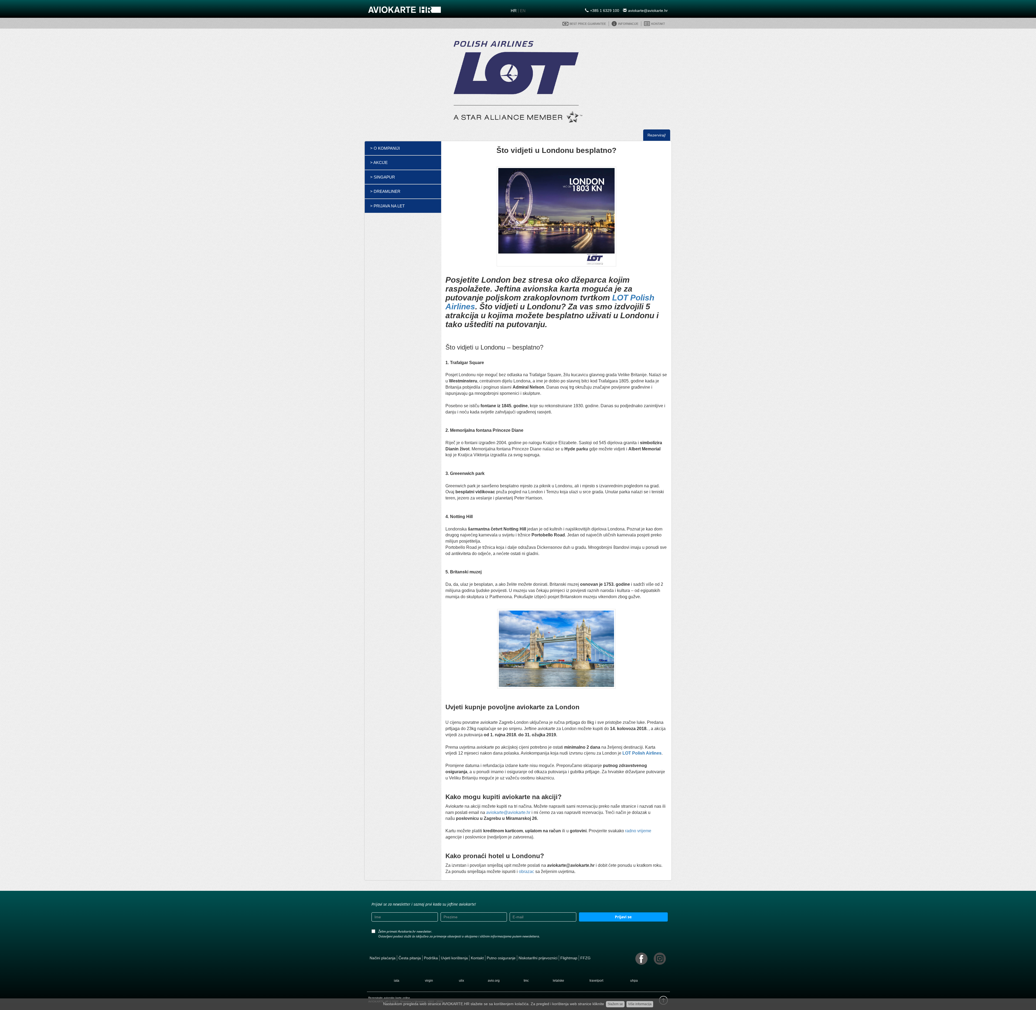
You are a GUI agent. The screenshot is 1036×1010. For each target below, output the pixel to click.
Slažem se (615, 1004)
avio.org (494, 980)
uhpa (634, 980)
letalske (558, 980)
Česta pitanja (409, 958)
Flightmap (568, 958)
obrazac (526, 871)
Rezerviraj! (657, 135)
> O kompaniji (385, 148)
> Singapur (382, 177)
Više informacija (640, 1004)
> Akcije (379, 162)
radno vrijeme (638, 830)
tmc (526, 980)
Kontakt (477, 958)
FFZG (585, 958)
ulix (461, 980)
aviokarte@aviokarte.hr (648, 10)
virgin (429, 980)
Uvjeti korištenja (454, 958)
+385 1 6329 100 (604, 10)
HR (514, 10)
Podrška (431, 958)
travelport (596, 980)
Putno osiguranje (501, 958)
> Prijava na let (387, 206)
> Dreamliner (385, 191)
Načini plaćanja (383, 958)
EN (523, 10)
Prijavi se (623, 916)
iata (396, 980)
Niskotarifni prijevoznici (538, 958)
